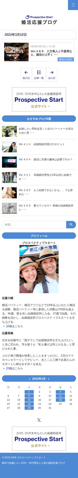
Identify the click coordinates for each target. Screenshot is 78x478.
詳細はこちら (14, 326)
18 (60, 400)
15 (29, 400)
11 (60, 396)
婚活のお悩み (65, 59)
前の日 (27, 75)
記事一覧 (39, 78)
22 (29, 404)
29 (29, 408)
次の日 (52, 75)
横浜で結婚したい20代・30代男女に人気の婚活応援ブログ (33, 463)
